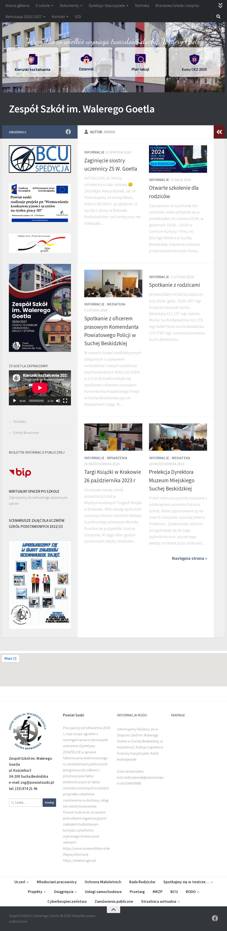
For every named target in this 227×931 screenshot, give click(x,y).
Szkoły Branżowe (26, 432)
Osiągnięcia (63, 891)
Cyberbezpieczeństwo (67, 901)
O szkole (42, 5)
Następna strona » (189, 558)
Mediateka (116, 304)
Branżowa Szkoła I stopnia (177, 5)
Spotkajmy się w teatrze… (186, 881)
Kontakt (58, 16)
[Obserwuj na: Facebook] (68, 131)
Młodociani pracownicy (57, 881)
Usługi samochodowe (103, 891)
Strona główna (17, 5)
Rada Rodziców (142, 881)
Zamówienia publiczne (114, 901)
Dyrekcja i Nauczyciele (107, 5)
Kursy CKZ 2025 (194, 70)
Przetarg (137, 891)
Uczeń (19, 881)
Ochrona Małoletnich (103, 881)
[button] (33, 62)
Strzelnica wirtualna (158, 901)
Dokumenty (69, 5)
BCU (174, 891)
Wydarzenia (117, 458)
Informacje (94, 152)
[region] (113, 51)
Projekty (35, 891)
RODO (191, 891)
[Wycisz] (58, 401)
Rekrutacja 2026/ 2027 (23, 16)
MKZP (157, 891)
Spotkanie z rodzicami (174, 284)
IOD (78, 16)
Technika (142, 5)
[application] (40, 387)
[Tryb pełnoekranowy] (65, 401)
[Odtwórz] (14, 401)
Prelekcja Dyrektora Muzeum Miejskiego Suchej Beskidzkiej (171, 480)
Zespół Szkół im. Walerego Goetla (82, 108)
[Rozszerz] (219, 132)
